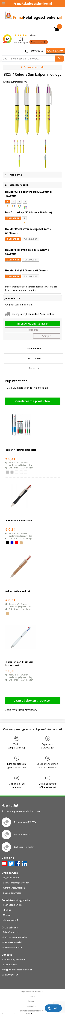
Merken (7, 915)
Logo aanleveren (11, 877)
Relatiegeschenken (12, 904)
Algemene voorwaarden (32, 991)
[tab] (33, 348)
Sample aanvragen (12, 892)
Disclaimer (31, 1006)
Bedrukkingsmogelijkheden (16, 882)
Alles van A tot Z (10, 920)
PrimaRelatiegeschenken (14, 959)
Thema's (7, 909)
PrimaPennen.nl (10, 932)
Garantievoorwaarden (14, 887)
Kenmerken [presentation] (34, 368)
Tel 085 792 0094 (9, 964)
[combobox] (30, 58)
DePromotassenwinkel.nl (15, 937)
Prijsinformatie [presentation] (34, 348)
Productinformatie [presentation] (33, 358)
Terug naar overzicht (34, 67)
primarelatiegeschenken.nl (32, 1010)
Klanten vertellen (10, 974)
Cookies (31, 1001)
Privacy (32, 996)
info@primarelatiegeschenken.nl (17, 969)
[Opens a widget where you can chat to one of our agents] (53, 1008)
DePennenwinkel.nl (12, 947)
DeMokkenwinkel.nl (12, 942)
